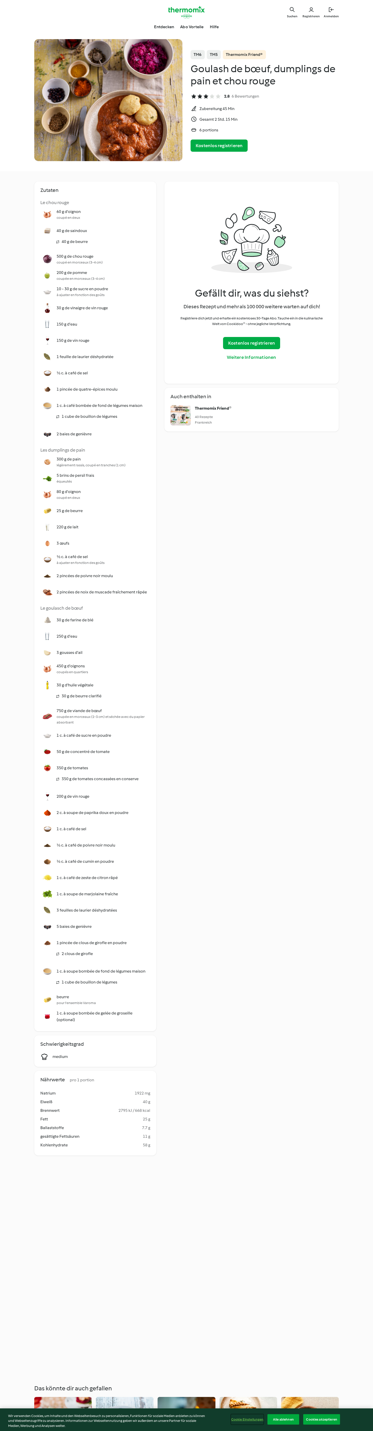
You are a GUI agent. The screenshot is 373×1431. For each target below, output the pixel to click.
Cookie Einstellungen (247, 1419)
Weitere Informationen (251, 357)
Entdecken (164, 26)
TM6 (198, 54)
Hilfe (214, 26)
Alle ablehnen (283, 1419)
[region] (186, 1419)
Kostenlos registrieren (219, 145)
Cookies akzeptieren (321, 1419)
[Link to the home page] (186, 12)
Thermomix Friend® (244, 54)
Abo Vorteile (192, 26)
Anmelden (331, 16)
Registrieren (311, 16)
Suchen (292, 16)
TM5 (214, 54)
